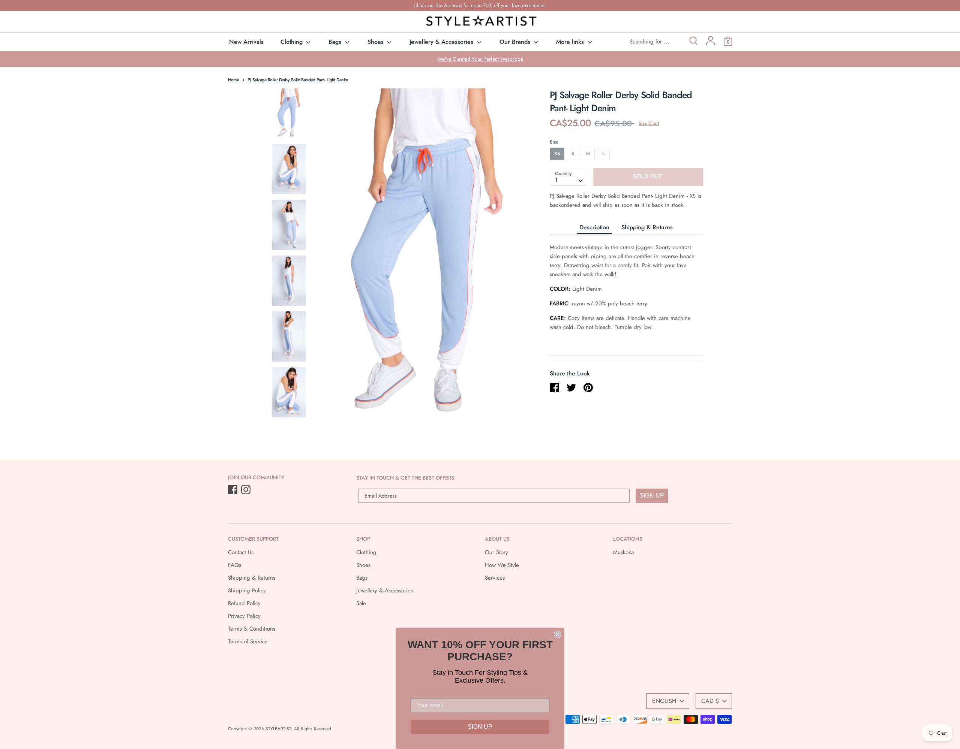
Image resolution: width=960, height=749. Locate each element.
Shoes (377, 41)
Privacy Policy (244, 616)
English (664, 701)
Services (495, 578)
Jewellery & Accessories (442, 41)
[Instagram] (246, 490)
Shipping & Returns (647, 227)
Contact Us (241, 552)
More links (571, 41)
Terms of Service (248, 641)
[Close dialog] (557, 634)
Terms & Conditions (251, 629)
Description (594, 227)
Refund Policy (244, 603)
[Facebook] (233, 490)
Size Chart (649, 123)
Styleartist (278, 728)
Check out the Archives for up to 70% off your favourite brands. (480, 5)
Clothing (292, 41)
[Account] (710, 43)
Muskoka (623, 552)
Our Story (496, 552)
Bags (335, 41)
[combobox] (568, 176)
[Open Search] (693, 41)
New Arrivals (246, 41)
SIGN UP (651, 495)
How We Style (502, 565)
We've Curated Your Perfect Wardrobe (480, 59)
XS (557, 153)
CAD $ (710, 701)
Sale (361, 603)
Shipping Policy (247, 590)
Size (554, 142)
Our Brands (516, 41)
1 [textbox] (556, 179)
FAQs (234, 565)
